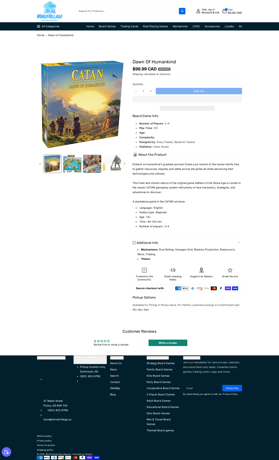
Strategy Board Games (161, 363)
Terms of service (46, 445)
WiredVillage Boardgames (51, 358)
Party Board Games (159, 382)
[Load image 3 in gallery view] (92, 164)
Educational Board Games (163, 407)
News (113, 369)
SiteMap (115, 388)
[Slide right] (125, 164)
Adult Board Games (159, 400)
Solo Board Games (158, 413)
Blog (113, 394)
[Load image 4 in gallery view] (112, 164)
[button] (187, 99)
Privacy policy (44, 440)
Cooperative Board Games (163, 388)
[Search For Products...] (182, 11)
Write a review (168, 342)
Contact (115, 382)
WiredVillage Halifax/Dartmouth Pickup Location (90, 360)
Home (40, 35)
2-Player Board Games (161, 394)
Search (114, 375)
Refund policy (44, 436)
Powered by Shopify (82, 454)
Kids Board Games (158, 375)
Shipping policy (45, 450)
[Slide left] (40, 164)
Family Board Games (159, 369)
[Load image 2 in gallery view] (72, 164)
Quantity (138, 84)
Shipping (138, 74)
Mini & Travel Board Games (159, 422)
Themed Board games (160, 430)
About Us (116, 363)
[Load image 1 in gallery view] (52, 164)
